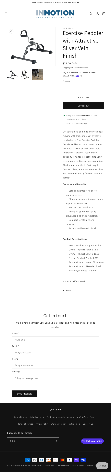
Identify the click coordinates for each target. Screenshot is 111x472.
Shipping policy (93, 465)
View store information (76, 123)
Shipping (66, 67)
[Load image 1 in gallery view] (12, 74)
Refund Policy (20, 417)
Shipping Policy (37, 417)
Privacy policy (63, 465)
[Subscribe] (56, 440)
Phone (15, 359)
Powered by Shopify (34, 465)
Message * (16, 371)
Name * (15, 333)
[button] (6, 14)
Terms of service (78, 465)
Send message (24, 393)
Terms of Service (25, 424)
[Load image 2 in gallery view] (25, 74)
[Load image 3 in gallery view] (37, 74)
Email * (15, 346)
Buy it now (83, 105)
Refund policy (50, 465)
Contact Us (88, 424)
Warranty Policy (58, 424)
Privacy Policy (42, 424)
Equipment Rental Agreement (61, 417)
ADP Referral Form (86, 417)
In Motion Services (20, 465)
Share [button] (68, 290)
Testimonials (74, 424)
